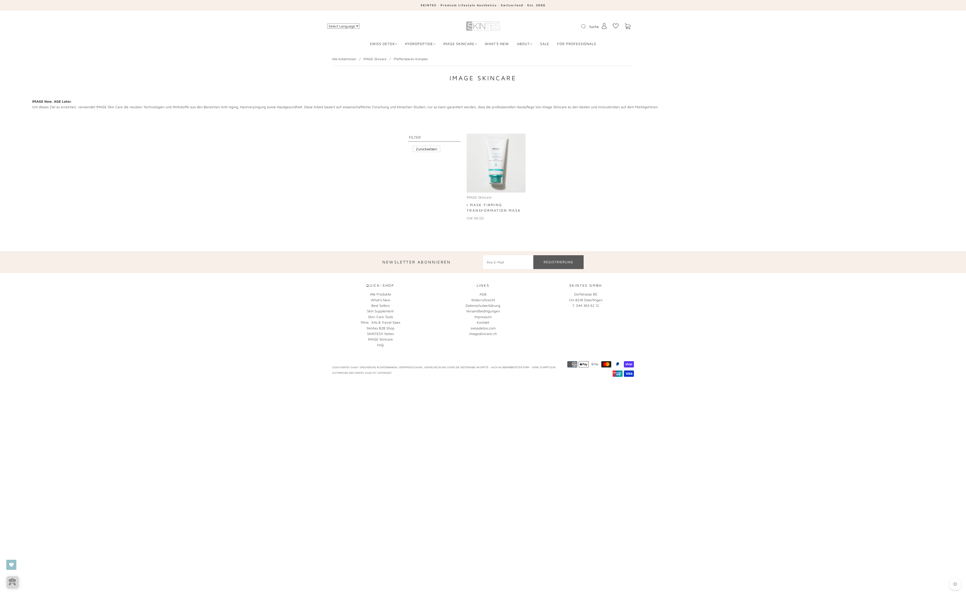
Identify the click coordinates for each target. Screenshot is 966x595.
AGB (483, 294)
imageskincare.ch (483, 333)
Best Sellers (380, 305)
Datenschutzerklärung (483, 305)
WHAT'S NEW (497, 44)
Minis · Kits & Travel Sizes (380, 322)
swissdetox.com (483, 328)
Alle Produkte (380, 294)
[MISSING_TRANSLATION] (582, 26)
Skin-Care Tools (380, 317)
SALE (544, 44)
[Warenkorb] (627, 26)
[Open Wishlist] (11, 565)
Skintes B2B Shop (380, 328)
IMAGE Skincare (458, 44)
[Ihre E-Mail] (508, 262)
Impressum (483, 317)
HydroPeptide (419, 44)
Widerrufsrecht (483, 300)
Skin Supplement (380, 311)
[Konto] (604, 26)
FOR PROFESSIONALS (576, 44)
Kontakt (483, 322)
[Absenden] (586, 26)
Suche (594, 26)
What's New (380, 300)
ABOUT (523, 44)
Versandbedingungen (483, 311)
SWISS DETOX (382, 44)
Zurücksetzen (426, 149)
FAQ (380, 345)
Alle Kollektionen (344, 59)
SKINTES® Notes (380, 333)
